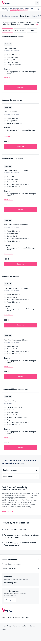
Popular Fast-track (9, 568)
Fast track (25, 16)
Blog (27, 617)
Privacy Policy (6, 626)
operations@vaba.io (11, 583)
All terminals (7, 30)
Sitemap (32, 626)
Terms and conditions (20, 626)
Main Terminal (19, 30)
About (4, 617)
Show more (6, 511)
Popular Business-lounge (11, 564)
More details (8, 77)
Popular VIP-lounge (9, 559)
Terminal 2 (32, 30)
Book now (20, 87)
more (37, 24)
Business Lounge (10, 16)
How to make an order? (16, 617)
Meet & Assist (8, 476)
